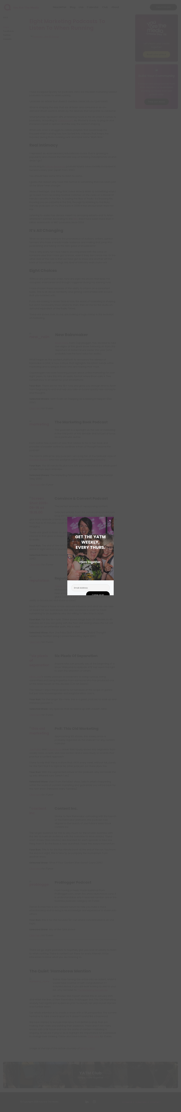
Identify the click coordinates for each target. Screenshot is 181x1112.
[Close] (110, 520)
